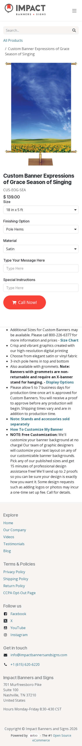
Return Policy (14, 585)
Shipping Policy (15, 578)
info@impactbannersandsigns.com (38, 654)
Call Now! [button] (27, 302)
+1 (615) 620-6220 (25, 664)
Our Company (14, 529)
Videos (8, 536)
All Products (13, 40)
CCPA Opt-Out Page (19, 592)
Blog (7, 550)
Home (8, 522)
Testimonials (13, 543)
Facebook (18, 613)
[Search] (74, 30)
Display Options (60, 382)
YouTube (18, 627)
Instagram (19, 634)
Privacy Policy (14, 571)
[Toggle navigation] (74, 10)
